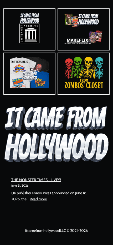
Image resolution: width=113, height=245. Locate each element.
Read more (38, 199)
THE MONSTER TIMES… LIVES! (36, 179)
